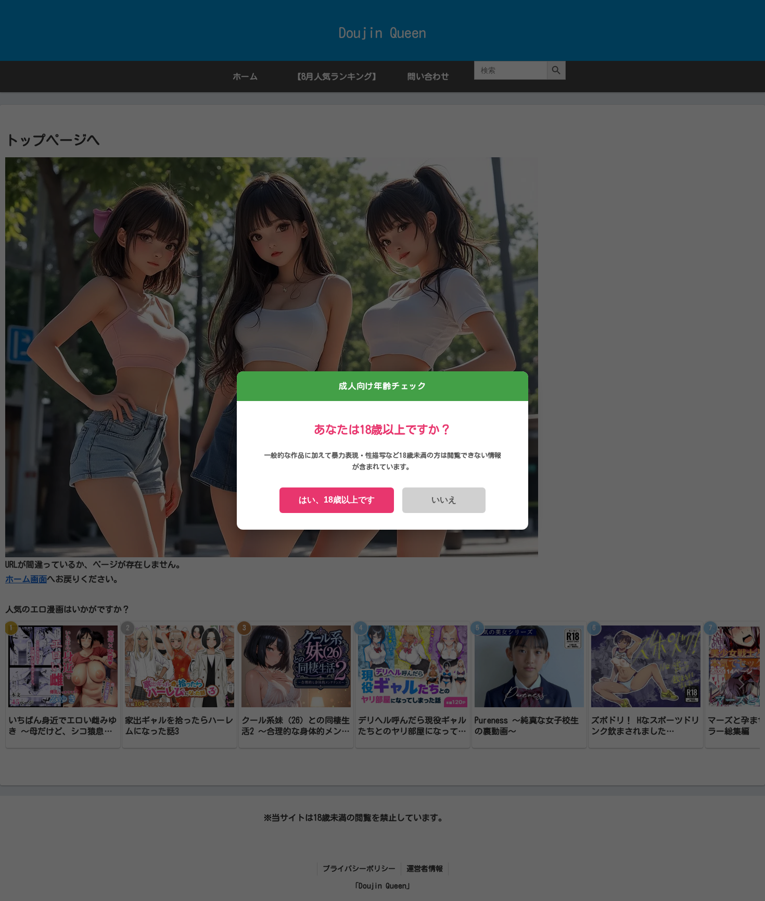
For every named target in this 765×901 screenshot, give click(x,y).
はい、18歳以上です (337, 499)
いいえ (443, 499)
